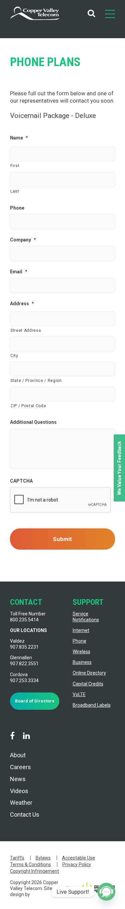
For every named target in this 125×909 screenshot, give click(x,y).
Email (18, 271)
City (14, 355)
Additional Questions (33, 422)
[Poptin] (106, 892)
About (18, 755)
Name (19, 137)
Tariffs (17, 858)
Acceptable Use (78, 858)
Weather (21, 802)
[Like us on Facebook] (12, 736)
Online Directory (89, 673)
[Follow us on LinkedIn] (26, 736)
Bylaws (43, 858)
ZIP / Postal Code (28, 406)
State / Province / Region (36, 380)
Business (82, 662)
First (14, 165)
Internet (81, 630)
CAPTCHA (21, 481)
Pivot (71, 888)
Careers (20, 767)
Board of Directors (34, 700)
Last (14, 191)
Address (22, 303)
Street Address (25, 330)
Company (23, 239)
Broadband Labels (92, 705)
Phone (17, 208)
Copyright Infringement (34, 871)
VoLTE (79, 694)
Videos (19, 790)
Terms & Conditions (30, 864)
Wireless (81, 651)
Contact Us (24, 814)
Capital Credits (88, 683)
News (18, 778)
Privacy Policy (76, 864)
